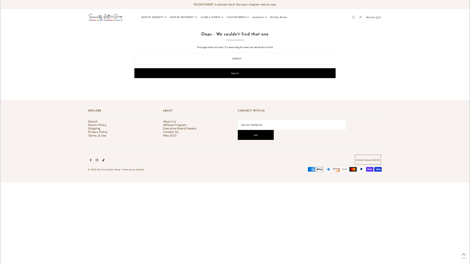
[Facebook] (90, 160)
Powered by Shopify (133, 169)
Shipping (94, 128)
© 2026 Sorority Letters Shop (104, 169)
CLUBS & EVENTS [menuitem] (211, 17)
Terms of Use (97, 136)
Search (93, 121)
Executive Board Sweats (180, 128)
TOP (463, 258)
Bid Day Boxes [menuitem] (278, 17)
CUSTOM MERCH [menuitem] (236, 17)
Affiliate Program (175, 125)
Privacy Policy (98, 132)
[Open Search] (353, 17)
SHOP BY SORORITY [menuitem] (152, 17)
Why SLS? (169, 136)
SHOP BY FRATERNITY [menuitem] (182, 17)
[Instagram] (97, 160)
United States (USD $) (368, 160)
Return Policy (97, 125)
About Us (169, 121)
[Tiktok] (103, 160)
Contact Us (171, 132)
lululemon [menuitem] (258, 17)
